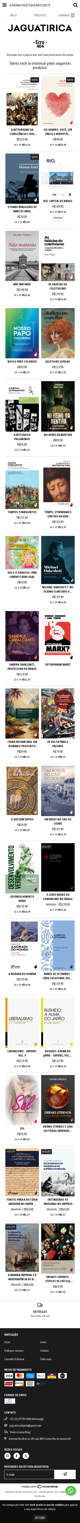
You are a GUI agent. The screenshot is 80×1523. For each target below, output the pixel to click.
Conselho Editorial (14, 1359)
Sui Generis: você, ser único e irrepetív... (58, 132)
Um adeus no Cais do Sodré (57, 821)
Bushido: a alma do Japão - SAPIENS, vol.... (58, 1053)
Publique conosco (13, 1350)
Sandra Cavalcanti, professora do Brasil (22, 666)
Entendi (40, 1518)
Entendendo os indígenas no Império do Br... (58, 1201)
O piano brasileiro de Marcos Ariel (22, 209)
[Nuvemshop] (40, 1487)
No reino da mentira (58, 435)
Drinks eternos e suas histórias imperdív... (58, 1128)
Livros (43, 1342)
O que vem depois (22, 819)
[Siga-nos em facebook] (16, 1456)
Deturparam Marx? (58, 664)
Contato (44, 1350)
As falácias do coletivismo (57, 286)
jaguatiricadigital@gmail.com (25, 1425)
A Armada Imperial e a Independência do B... (22, 1277)
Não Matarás (22, 284)
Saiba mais (45, 1359)
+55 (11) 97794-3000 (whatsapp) (26, 1419)
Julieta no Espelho (57, 361)
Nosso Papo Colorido (22, 361)
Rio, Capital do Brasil (58, 201)
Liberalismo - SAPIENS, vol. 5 (22, 1053)
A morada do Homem (22, 974)
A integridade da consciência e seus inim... (22, 132)
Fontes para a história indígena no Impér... (22, 1201)
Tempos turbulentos (22, 512)
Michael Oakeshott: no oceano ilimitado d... (57, 589)
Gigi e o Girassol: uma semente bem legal (22, 574)
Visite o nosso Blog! (20, 1432)
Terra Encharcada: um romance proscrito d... (22, 744)
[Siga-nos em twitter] (26, 1456)
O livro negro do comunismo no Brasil (58, 897)
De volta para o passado (57, 744)
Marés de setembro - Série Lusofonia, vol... (58, 976)
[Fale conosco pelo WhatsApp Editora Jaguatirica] (70, 1490)
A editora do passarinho (22, 437)
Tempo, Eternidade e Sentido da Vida (57, 514)
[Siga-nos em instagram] (7, 1456)
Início (7, 1342)
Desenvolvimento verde (22, 898)
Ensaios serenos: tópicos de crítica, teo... (58, 1279)
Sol (22, 1128)
